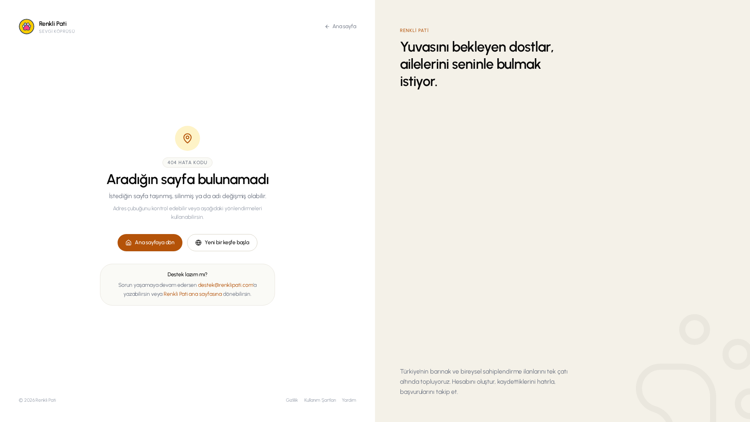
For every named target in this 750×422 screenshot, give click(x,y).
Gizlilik (292, 400)
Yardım (349, 400)
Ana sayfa (344, 26)
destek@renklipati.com (225, 285)
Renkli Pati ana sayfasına (193, 294)
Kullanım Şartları (320, 400)
